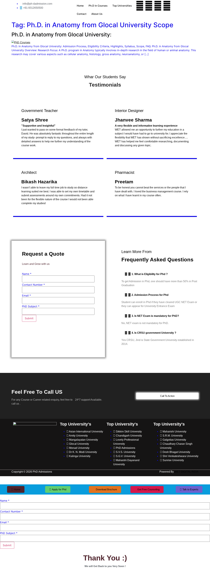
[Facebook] (140, 6)
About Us (96, 13)
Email (26, 295)
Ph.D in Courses (98, 5)
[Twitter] (149, 6)
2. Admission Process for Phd (150, 295)
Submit (29, 318)
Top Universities (122, 5)
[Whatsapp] (167, 6)
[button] (160, 274)
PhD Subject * (30, 306)
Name (26, 274)
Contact (81, 13)
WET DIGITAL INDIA (186, 471)
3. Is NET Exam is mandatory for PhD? (155, 316)
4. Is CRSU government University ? (154, 332)
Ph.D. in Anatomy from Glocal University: (61, 34)
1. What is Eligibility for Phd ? (150, 274)
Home (80, 5)
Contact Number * (33, 284)
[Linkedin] (158, 6)
